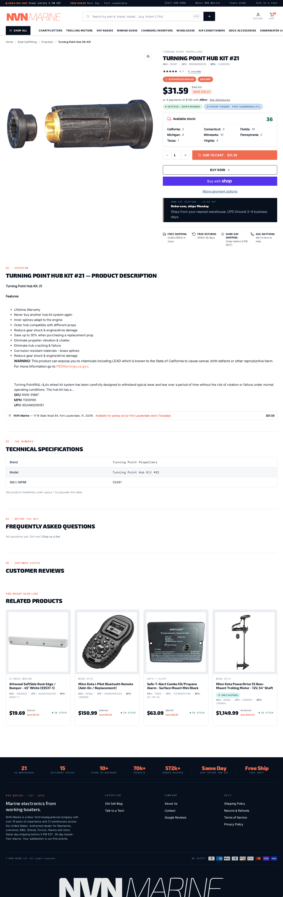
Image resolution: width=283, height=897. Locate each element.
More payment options (220, 191)
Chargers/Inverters (157, 30)
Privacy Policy (233, 824)
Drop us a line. (51, 536)
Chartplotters (50, 30)
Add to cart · (220, 155)
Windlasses (186, 30)
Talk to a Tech (114, 810)
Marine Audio (127, 30)
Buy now (217, 170)
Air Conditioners (212, 30)
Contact (170, 810)
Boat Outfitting (27, 41)
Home (9, 41)
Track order (237, 3)
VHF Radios (105, 30)
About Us (171, 803)
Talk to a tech (266, 3)
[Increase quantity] (185, 155)
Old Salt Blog (114, 803)
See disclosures (220, 99)
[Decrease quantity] (167, 155)
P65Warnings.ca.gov (72, 366)
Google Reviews (175, 817)
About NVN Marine (207, 3)
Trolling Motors (79, 30)
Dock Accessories (242, 30)
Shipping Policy (234, 803)
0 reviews (194, 71)
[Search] (209, 16)
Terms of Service (235, 817)
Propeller (47, 41)
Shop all (20, 30)
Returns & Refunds (236, 810)
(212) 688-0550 (175, 3)
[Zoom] (148, 56)
